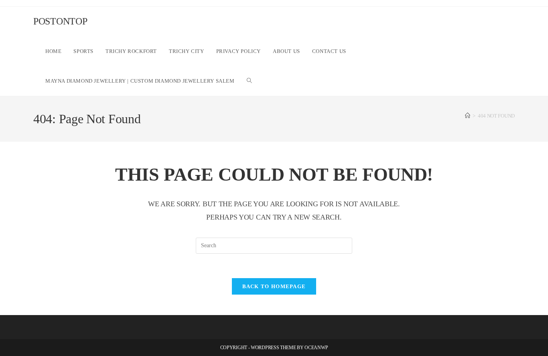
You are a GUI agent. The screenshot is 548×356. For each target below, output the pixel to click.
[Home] (467, 116)
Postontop (60, 21)
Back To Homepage (274, 286)
